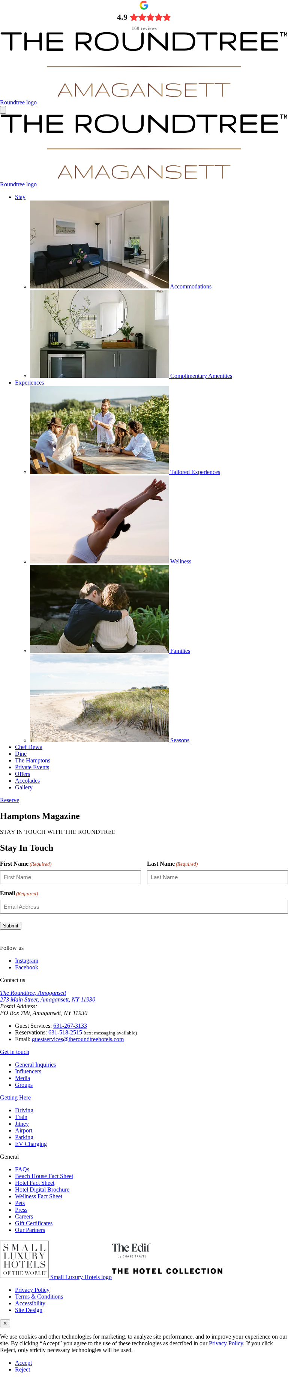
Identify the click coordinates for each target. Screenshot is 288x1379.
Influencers (28, 1071)
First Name (25, 863)
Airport (23, 1130)
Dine (21, 753)
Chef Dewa (28, 747)
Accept (23, 1363)
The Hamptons (32, 760)
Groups (24, 1085)
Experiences (29, 382)
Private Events (32, 767)
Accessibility (30, 1303)
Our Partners (30, 1230)
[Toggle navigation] (3, 110)
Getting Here (15, 1097)
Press (21, 1210)
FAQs (22, 1169)
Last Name (172, 863)
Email (19, 893)
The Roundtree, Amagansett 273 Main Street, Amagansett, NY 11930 (47, 996)
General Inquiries (35, 1064)
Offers (22, 774)
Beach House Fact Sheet (44, 1176)
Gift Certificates (33, 1223)
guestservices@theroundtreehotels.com (78, 1039)
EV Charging (31, 1144)
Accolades (27, 780)
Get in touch (14, 1052)
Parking (24, 1137)
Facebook (26, 967)
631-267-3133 (70, 1025)
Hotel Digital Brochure (42, 1189)
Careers (24, 1216)
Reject (22, 1369)
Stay (20, 197)
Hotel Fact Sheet (34, 1183)
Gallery (24, 787)
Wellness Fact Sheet (38, 1196)
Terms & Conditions (39, 1296)
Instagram (26, 960)
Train (21, 1117)
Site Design (28, 1310)
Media (22, 1078)
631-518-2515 (66, 1032)
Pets (20, 1203)
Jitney (22, 1123)
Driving (24, 1110)
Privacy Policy (32, 1290)
